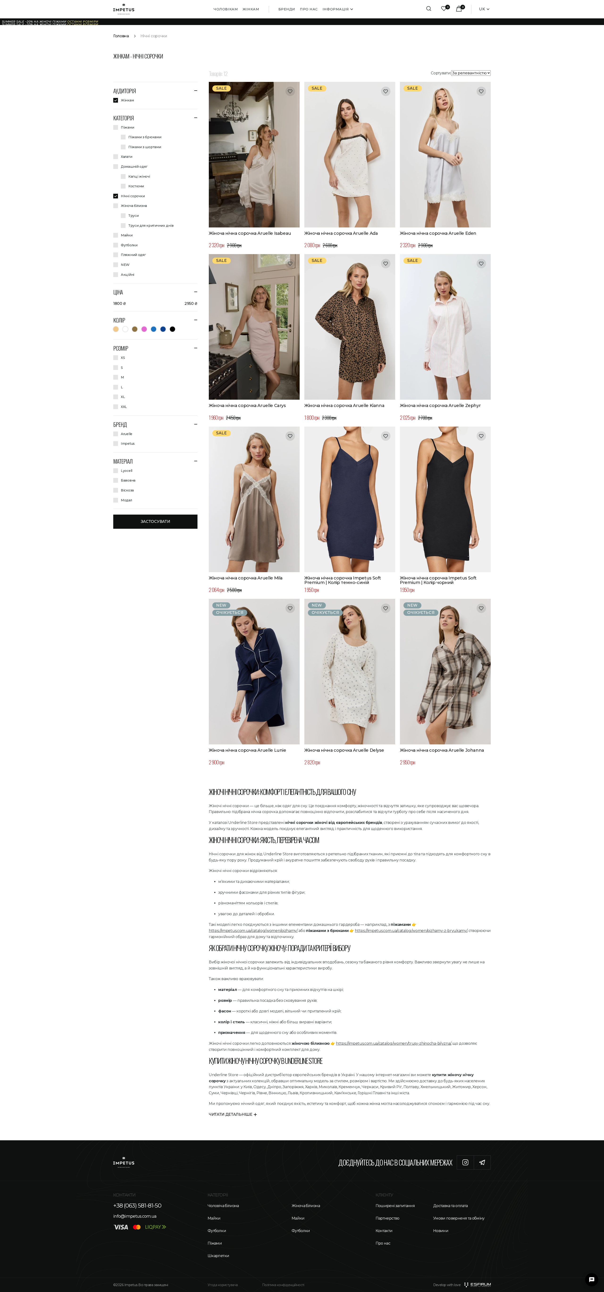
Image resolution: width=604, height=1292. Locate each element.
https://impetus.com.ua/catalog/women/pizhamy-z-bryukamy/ (411, 930)
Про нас (309, 9)
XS (230, 212)
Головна (121, 36)
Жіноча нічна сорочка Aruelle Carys (247, 405)
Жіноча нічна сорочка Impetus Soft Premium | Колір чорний (438, 580)
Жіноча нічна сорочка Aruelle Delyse (344, 750)
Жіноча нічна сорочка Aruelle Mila (246, 578)
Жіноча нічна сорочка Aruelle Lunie (247, 750)
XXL (380, 384)
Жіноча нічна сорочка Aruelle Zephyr (440, 405)
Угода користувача (223, 1285)
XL (279, 212)
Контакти (384, 1231)
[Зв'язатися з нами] (591, 1279)
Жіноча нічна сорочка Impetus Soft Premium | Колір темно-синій (342, 580)
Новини (440, 1231)
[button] (155, 90)
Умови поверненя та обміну (459, 1218)
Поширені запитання (395, 1206)
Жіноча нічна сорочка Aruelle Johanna (442, 750)
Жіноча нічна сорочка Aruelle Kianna (344, 405)
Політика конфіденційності (283, 1285)
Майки (214, 1218)
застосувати (155, 521)
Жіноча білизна (306, 1206)
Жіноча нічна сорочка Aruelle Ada (341, 233)
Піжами (215, 1243)
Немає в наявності (254, 739)
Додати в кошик (254, 222)
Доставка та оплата (450, 1206)
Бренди (286, 9)
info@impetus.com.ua (134, 1216)
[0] (444, 9)
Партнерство (387, 1218)
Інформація (336, 9)
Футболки (217, 1231)
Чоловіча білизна (223, 1206)
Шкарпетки (218, 1256)
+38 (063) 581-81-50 (137, 1205)
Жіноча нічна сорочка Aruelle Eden (438, 233)
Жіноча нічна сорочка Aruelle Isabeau (250, 233)
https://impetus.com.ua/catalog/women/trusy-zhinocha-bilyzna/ (393, 1043)
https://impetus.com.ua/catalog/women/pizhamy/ (253, 930)
